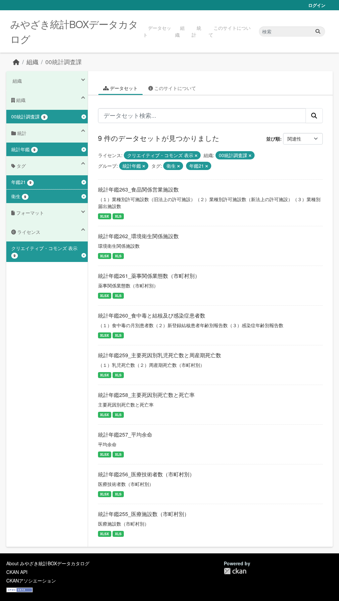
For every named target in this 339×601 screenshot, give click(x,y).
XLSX (104, 216)
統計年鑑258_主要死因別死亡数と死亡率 (146, 395)
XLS (118, 216)
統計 (196, 31)
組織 (180, 31)
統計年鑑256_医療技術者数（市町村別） (146, 474)
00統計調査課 (63, 62)
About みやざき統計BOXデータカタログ (47, 563)
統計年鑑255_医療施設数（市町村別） (143, 514)
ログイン (316, 5)
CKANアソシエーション (31, 580)
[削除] (196, 155)
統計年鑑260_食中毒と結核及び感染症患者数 (151, 315)
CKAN (235, 571)
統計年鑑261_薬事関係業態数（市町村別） (149, 275)
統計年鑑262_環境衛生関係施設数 (138, 236)
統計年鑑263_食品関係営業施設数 (138, 189)
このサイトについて (230, 31)
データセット (157, 31)
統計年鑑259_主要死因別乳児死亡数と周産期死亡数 (159, 355)
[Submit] (317, 31)
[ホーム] (16, 62)
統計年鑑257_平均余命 (125, 434)
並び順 (273, 138)
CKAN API (16, 572)
